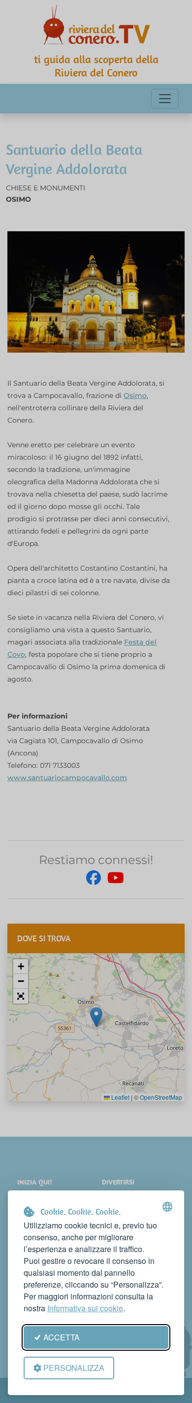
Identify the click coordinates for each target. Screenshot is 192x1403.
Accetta (61, 1337)
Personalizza (73, 1367)
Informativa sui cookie (85, 1308)
